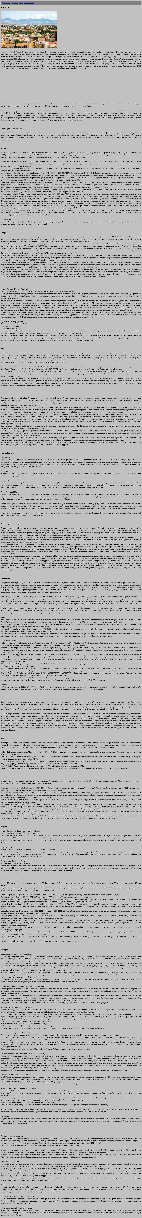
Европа (15, 3)
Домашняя (6, 3)
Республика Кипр (26, 3)
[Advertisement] (59, 87)
